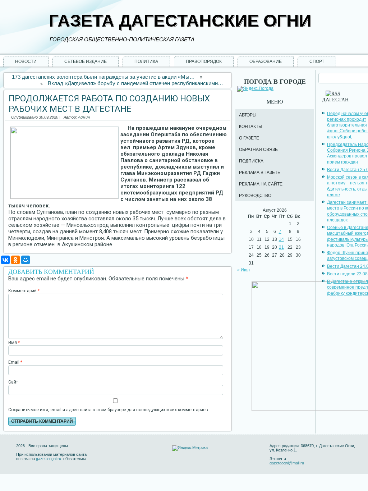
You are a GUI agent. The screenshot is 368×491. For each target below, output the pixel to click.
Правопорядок (204, 61)
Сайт (13, 382)
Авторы (248, 115)
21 (281, 247)
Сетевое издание (85, 61)
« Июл (243, 269)
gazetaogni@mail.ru (287, 463)
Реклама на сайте (260, 184)
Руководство (255, 195)
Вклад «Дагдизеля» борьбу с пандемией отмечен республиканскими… (135, 83)
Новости (26, 61)
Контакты (250, 126)
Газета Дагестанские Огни (180, 20)
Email (15, 362)
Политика (146, 61)
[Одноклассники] (15, 260)
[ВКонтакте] (5, 260)
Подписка (251, 161)
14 (281, 239)
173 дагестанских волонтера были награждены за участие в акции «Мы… (103, 77)
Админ (84, 117)
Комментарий (24, 290)
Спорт (316, 61)
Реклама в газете (259, 172)
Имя (14, 342)
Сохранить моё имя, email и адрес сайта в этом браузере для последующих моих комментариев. (108, 409)
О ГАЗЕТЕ (249, 138)
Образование (265, 61)
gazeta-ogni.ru (49, 458)
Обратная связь (258, 149)
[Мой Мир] (25, 260)
